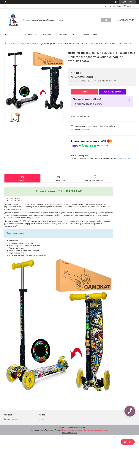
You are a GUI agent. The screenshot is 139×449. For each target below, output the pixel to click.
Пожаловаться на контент (72, 430)
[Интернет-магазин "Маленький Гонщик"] (13, 20)
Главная (8, 35)
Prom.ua (81, 428)
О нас (41, 419)
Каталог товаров (27, 35)
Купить (84, 92)
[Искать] (106, 20)
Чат (129, 442)
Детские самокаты (30, 43)
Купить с (108, 92)
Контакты (47, 35)
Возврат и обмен (90, 35)
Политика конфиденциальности (96, 430)
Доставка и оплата (67, 35)
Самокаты (15, 43)
